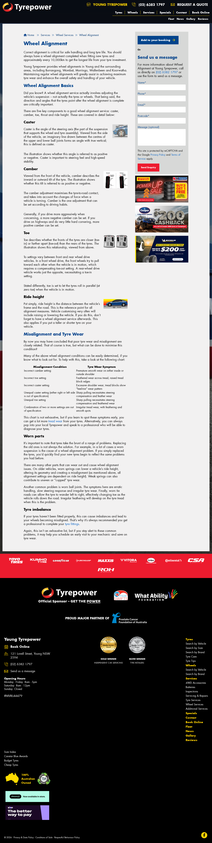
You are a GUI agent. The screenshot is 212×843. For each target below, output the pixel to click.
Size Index (10, 752)
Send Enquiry (148, 167)
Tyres (118, 12)
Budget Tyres (11, 760)
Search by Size (194, 648)
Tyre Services (193, 700)
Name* (142, 82)
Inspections (192, 691)
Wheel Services (194, 704)
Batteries (190, 687)
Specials (165, 12)
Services (148, 12)
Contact (181, 12)
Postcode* (143, 116)
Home (30, 35)
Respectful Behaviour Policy (67, 837)
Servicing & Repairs (197, 696)
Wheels (133, 12)
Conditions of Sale (44, 837)
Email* (141, 105)
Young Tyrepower (109, 4)
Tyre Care (191, 656)
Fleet (171, 18)
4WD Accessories (196, 683)
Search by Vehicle (196, 643)
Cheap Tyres (11, 765)
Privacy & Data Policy (24, 837)
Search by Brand (195, 652)
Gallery (190, 18)
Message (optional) (148, 127)
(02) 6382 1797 (152, 4)
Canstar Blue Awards (16, 756)
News (180, 18)
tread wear (55, 421)
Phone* (142, 93)
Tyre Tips (191, 661)
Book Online (201, 12)
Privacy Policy (158, 154)
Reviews (203, 18)
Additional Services (197, 708)
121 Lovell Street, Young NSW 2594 (30, 656)
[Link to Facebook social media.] (204, 835)
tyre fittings (72, 524)
